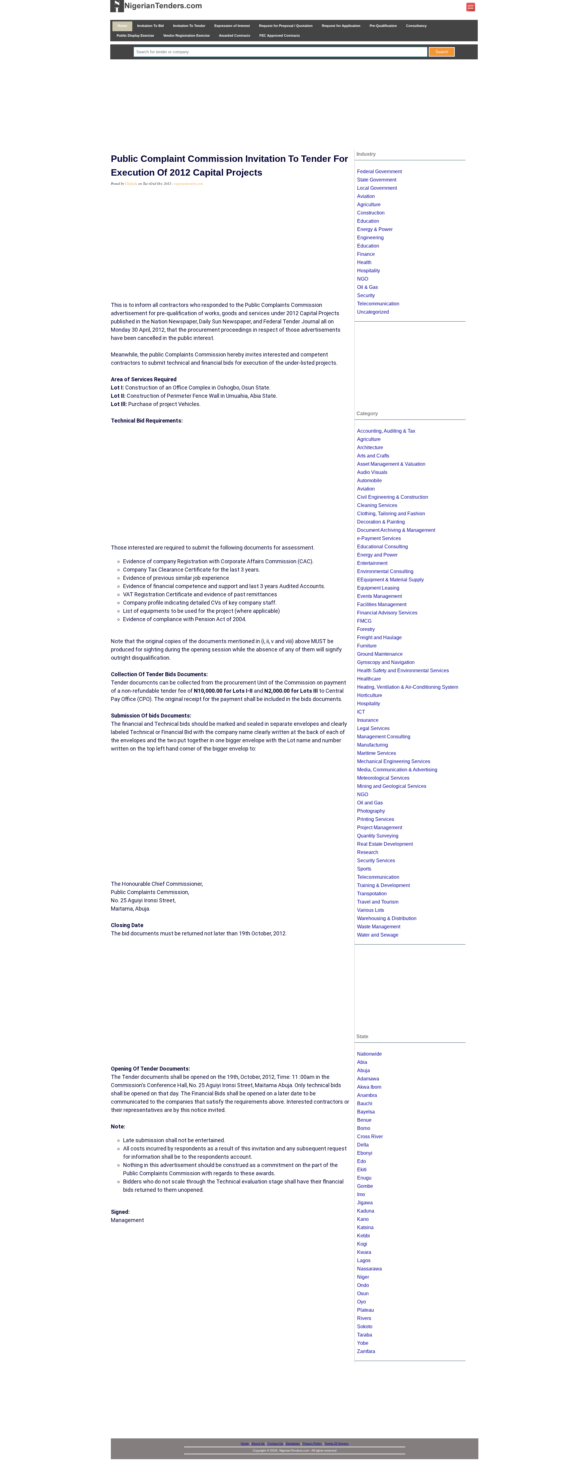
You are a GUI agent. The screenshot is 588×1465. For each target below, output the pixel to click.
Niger (363, 1277)
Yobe (362, 1343)
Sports (364, 868)
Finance (366, 254)
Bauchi (364, 1103)
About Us (258, 1443)
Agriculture (369, 204)
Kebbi (363, 1235)
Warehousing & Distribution (387, 918)
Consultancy (416, 26)
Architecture (370, 447)
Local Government (377, 188)
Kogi (362, 1244)
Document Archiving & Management (396, 530)
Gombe (365, 1186)
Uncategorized (373, 312)
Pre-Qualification (383, 26)
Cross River (370, 1136)
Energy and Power (377, 554)
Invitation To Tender (189, 26)
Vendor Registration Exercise (186, 35)
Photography (371, 811)
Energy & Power (375, 229)
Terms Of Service (337, 1443)
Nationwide (369, 1054)
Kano (363, 1219)
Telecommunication (378, 303)
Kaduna (365, 1210)
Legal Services (373, 728)
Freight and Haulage (379, 637)
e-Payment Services (379, 538)
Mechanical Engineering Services (393, 761)
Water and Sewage (377, 935)
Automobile (369, 480)
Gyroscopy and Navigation (386, 662)
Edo (361, 1161)
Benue (364, 1120)
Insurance (368, 720)
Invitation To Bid (150, 26)
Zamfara (366, 1351)
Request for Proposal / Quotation (286, 26)
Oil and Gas (370, 802)
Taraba (364, 1334)
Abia (362, 1062)
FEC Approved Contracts (280, 35)
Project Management (379, 827)
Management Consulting (383, 736)
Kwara (364, 1252)
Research (367, 852)
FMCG (364, 621)
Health (364, 262)
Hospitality (368, 270)
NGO (362, 278)
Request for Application (341, 26)
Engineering (370, 237)
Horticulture (369, 695)
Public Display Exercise (135, 35)
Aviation (366, 196)
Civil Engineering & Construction (392, 497)
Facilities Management (381, 604)
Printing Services (375, 819)
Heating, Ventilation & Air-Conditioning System (407, 687)
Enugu (364, 1177)
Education (368, 221)
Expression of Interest (232, 26)
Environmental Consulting (385, 571)
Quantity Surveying (377, 835)
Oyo (361, 1301)
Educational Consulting (382, 546)
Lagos (364, 1260)
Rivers (364, 1318)
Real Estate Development (385, 844)
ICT (361, 711)
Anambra (367, 1095)
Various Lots (370, 910)
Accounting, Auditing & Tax (386, 431)
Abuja (363, 1070)
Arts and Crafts (373, 455)
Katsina (365, 1227)
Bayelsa (366, 1111)
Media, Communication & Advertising (397, 769)
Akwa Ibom (369, 1087)
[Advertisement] (294, 105)
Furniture (367, 645)
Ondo (363, 1285)
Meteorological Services (383, 778)
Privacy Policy (312, 1443)
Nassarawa (369, 1268)
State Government (376, 179)
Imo (361, 1194)
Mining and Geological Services (391, 786)
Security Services (376, 860)
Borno (363, 1128)
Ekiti (362, 1169)
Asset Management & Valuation (391, 464)
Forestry (366, 629)
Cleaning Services (377, 505)
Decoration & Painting (381, 521)
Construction (371, 212)
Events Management (379, 596)
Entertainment (372, 563)
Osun (363, 1293)
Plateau (365, 1310)
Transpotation (372, 893)
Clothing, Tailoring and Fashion (391, 513)
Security (366, 295)
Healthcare (369, 678)
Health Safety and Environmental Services (403, 670)
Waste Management (378, 926)
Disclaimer (293, 1443)
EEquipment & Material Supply (390, 579)
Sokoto (364, 1326)
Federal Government (379, 171)
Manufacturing (372, 744)
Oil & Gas (367, 287)
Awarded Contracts (234, 35)
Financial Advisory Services (387, 612)
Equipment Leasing (378, 588)
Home (122, 26)
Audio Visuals (372, 472)
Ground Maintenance (380, 654)
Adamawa (368, 1078)
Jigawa (365, 1202)
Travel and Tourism (377, 901)
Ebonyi (364, 1153)
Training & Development (383, 885)
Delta (363, 1144)
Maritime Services (376, 753)
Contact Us (275, 1443)
